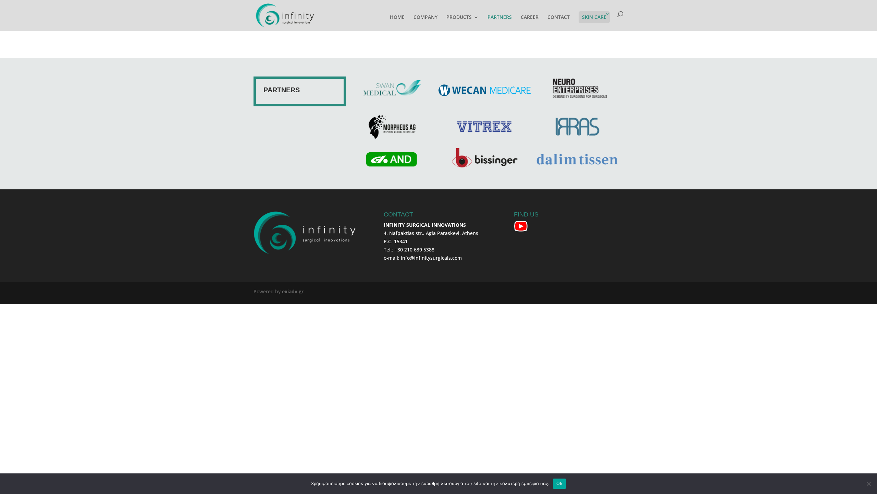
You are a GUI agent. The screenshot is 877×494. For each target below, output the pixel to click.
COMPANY (425, 17)
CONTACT (558, 17)
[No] (868, 483)
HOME (397, 17)
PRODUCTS (459, 17)
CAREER (530, 17)
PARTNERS (499, 17)
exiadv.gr (293, 291)
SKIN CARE (594, 17)
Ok (559, 483)
